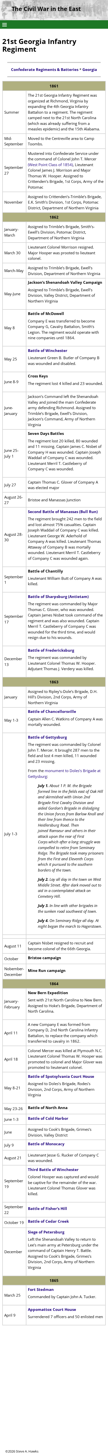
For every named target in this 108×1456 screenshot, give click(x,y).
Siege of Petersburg (46, 1231)
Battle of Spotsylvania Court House (61, 1076)
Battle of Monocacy (46, 1143)
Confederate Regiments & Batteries (44, 69)
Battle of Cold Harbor (48, 1118)
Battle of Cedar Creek (48, 1221)
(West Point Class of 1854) (50, 164)
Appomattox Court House (52, 1309)
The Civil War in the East (46, 9)
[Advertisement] (54, 1395)
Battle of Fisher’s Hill (47, 1208)
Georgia (89, 69)
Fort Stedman (41, 1289)
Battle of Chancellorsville (52, 711)
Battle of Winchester (47, 350)
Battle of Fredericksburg (51, 650)
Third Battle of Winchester (53, 1169)
